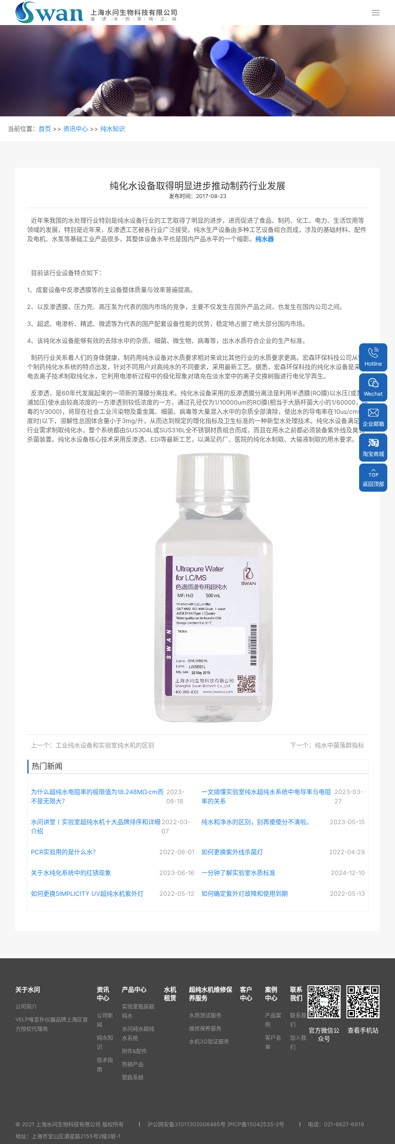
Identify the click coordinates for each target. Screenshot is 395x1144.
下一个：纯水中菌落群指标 (327, 745)
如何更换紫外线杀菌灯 (232, 852)
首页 (45, 129)
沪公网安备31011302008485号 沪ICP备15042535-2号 (215, 1124)
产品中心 (134, 989)
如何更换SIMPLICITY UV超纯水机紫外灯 (87, 893)
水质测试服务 (205, 1015)
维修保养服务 (205, 1028)
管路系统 (132, 1077)
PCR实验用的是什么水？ (65, 852)
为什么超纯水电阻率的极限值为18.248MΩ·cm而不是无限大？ (97, 796)
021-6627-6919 (344, 1124)
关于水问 (27, 989)
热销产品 (132, 1064)
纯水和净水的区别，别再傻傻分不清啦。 (256, 822)
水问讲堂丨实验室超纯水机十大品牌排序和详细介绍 (95, 826)
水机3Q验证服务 (209, 1041)
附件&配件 (134, 1051)
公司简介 (26, 1006)
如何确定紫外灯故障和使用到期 (244, 893)
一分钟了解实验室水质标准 (238, 873)
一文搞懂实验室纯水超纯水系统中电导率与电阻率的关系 (266, 796)
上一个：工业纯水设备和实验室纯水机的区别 (92, 745)
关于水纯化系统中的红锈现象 (71, 873)
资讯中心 (75, 129)
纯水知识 (112, 129)
